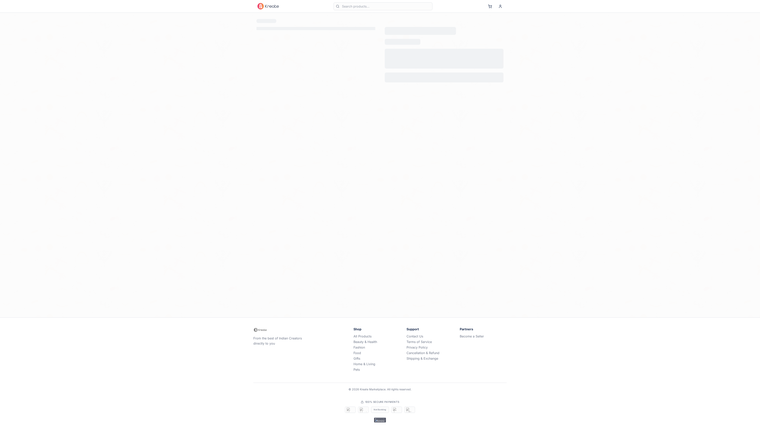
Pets (356, 370)
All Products (362, 336)
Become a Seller (472, 336)
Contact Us (415, 336)
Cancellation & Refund (423, 353)
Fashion (359, 347)
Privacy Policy (417, 347)
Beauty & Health (365, 342)
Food (357, 353)
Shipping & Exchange (422, 358)
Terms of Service (419, 342)
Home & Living (364, 364)
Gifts (356, 358)
